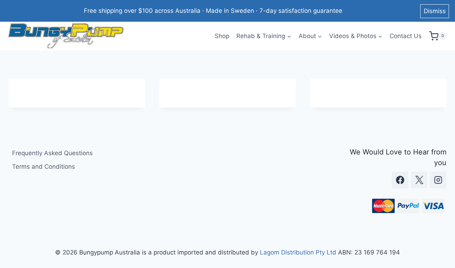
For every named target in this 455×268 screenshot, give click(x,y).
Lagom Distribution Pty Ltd (298, 252)
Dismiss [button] (435, 11)
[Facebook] (400, 180)
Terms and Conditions (43, 166)
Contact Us (406, 36)
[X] (419, 180)
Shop (222, 36)
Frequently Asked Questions (52, 153)
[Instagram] (438, 180)
